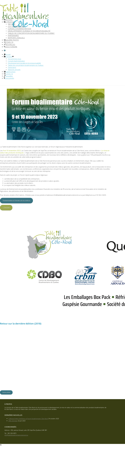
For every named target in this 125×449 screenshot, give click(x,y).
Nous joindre (9, 78)
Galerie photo (10, 72)
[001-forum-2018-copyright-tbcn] (11, 336)
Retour (11, 24)
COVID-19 (9, 74)
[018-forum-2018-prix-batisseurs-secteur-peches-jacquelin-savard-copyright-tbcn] (55, 382)
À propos (8, 56)
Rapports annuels (14, 69)
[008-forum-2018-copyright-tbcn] (55, 351)
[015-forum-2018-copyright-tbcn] (100, 366)
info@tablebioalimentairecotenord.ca (16, 435)
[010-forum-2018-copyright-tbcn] (100, 351)
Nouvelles (9, 76)
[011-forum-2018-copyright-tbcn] (11, 366)
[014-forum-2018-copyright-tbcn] (78, 366)
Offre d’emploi (12, 421)
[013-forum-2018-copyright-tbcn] (55, 366)
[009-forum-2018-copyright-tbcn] (78, 351)
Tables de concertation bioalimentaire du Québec (25, 65)
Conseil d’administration (16, 61)
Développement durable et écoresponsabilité (24, 63)
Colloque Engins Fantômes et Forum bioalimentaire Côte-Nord (28, 419)
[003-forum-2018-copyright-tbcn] (55, 336)
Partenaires (12, 67)
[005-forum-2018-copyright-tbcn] (100, 336)
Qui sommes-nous (14, 59)
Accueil (7, 54)
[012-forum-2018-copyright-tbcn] (33, 366)
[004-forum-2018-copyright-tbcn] (78, 336)
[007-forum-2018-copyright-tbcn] (33, 351)
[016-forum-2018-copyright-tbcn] (11, 382)
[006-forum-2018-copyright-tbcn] (11, 351)
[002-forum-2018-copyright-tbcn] (33, 336)
